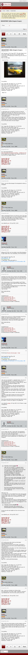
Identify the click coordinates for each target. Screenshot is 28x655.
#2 (26, 109)
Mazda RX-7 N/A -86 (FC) (9, 298)
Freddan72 (4, 243)
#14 (26, 588)
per (2, 142)
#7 (26, 274)
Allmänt (7, 10)
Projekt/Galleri (13, 10)
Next (24, 34)
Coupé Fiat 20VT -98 (8, 297)
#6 (26, 250)
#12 (26, 462)
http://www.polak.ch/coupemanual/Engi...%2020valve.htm (13, 152)
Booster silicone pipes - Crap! (13, 353)
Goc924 (9, 267)
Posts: (12, 47)
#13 (26, 540)
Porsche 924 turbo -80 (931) (10, 300)
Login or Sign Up (22, 0)
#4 (26, 181)
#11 (26, 429)
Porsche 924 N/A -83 (8, 299)
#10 (26, 377)
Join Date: (4, 47)
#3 (26, 149)
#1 (26, 50)
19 (19, 34)
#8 (26, 314)
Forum (4, 10)
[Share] (25, 47)
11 (15, 34)
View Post (17, 465)
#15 (26, 621)
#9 (26, 350)
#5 (26, 213)
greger (3, 43)
